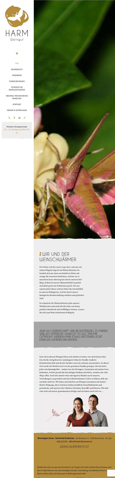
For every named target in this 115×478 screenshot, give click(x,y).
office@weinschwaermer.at (80, 441)
